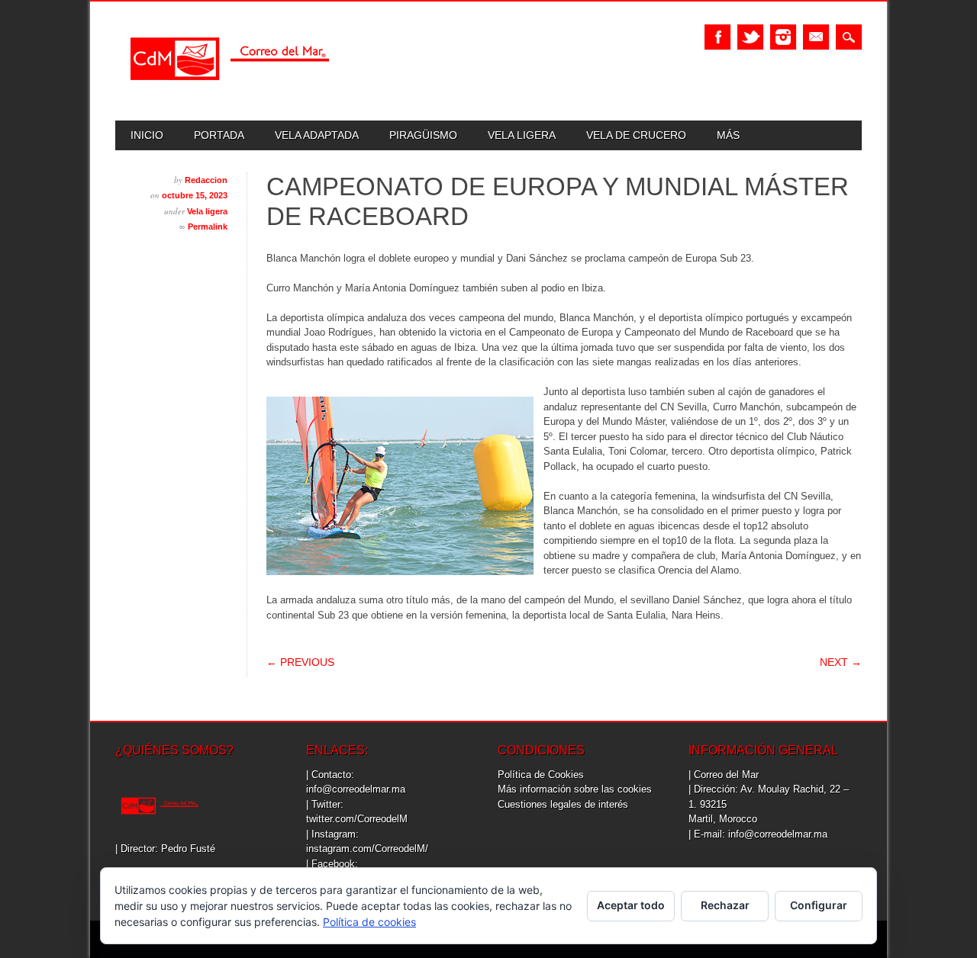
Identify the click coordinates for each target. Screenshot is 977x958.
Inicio (147, 135)
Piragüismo (423, 135)
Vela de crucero (636, 135)
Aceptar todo (631, 905)
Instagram (783, 37)
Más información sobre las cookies (575, 789)
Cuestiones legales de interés (563, 804)
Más (728, 135)
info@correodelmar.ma (355, 789)
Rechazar (725, 905)
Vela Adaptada (317, 135)
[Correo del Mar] (229, 93)
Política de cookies (369, 921)
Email (816, 37)
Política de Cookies (541, 774)
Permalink (207, 226)
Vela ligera (522, 135)
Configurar (818, 905)
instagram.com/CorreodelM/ (367, 848)
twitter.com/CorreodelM (357, 819)
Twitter (750, 37)
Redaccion (206, 180)
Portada (219, 135)
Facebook (717, 37)
